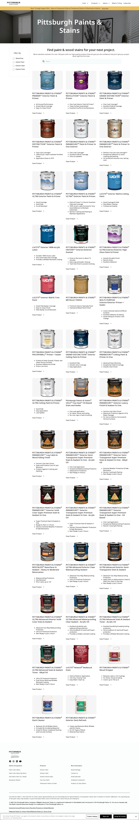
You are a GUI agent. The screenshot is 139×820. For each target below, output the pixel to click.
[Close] (136, 816)
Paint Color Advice (14, 770)
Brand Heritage (75, 770)
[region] (69, 816)
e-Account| (17, 808)
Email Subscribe (76, 777)
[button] (85, 3)
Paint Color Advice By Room (17, 773)
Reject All (106, 816)
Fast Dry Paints (45, 780)
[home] (13, 3)
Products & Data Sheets (78, 783)
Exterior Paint (44, 773)
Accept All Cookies (120, 816)
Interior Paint (44, 770)
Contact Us (74, 773)
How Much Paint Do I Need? (18, 777)
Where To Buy (117, 3)
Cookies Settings (92, 816)
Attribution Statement (78, 780)
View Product (37, 113)
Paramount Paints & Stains (48, 783)
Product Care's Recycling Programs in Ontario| (35, 808)
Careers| (11, 808)
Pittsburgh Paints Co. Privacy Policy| (20, 811)
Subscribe (127, 3)
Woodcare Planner (14, 780)
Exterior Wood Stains (46, 777)
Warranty (51, 808)
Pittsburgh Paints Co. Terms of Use (41, 811)
